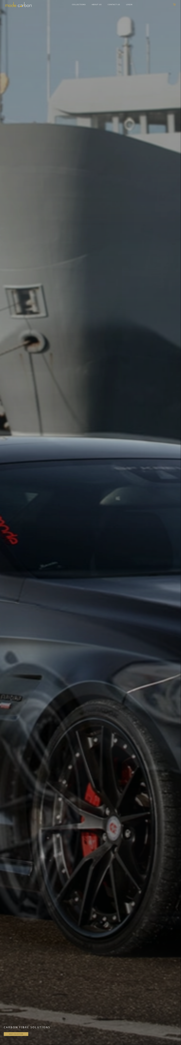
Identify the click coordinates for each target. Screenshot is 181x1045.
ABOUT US (97, 4)
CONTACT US (114, 4)
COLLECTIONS (79, 4)
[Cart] (174, 4)
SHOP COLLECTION (16, 1034)
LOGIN (129, 4)
